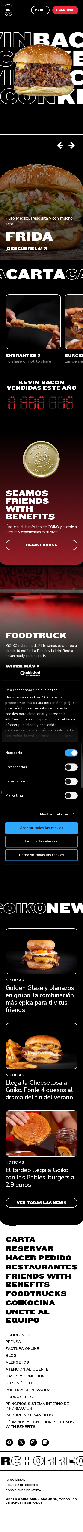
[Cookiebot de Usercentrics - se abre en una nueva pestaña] (25, 674)
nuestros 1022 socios (44, 697)
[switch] (71, 767)
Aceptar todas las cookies (41, 828)
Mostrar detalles (54, 814)
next (72, 145)
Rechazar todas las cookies (41, 855)
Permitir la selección (41, 841)
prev (61, 145)
